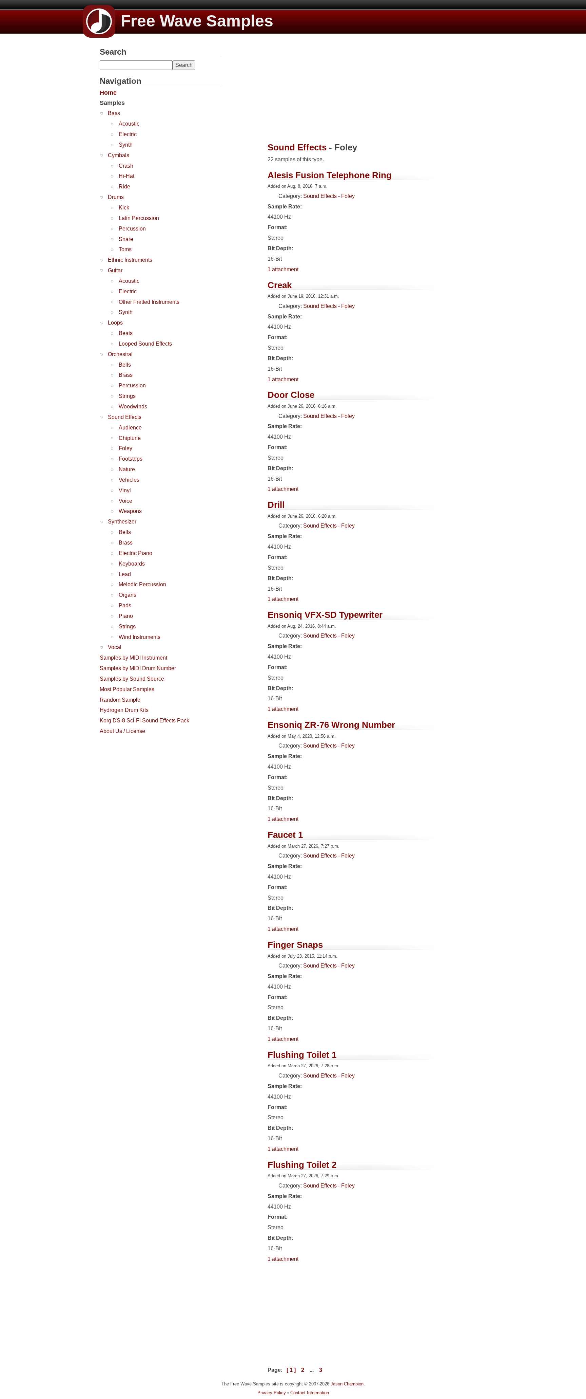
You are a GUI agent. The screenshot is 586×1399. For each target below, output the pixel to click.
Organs (127, 595)
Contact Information (309, 1392)
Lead (125, 574)
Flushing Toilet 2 (302, 1165)
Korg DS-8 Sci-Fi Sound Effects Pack (144, 720)
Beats (126, 333)
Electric (128, 134)
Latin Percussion (139, 218)
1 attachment (283, 269)
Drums (116, 197)
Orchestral (120, 354)
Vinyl (125, 490)
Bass (114, 113)
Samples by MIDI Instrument (133, 658)
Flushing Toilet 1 (302, 1055)
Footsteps (130, 459)
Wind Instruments (139, 637)
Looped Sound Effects (145, 344)
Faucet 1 (285, 835)
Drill (276, 505)
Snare (126, 239)
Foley (125, 448)
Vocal (114, 647)
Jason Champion (347, 1383)
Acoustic (129, 124)
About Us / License (122, 731)
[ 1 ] (291, 1370)
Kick (124, 207)
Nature (127, 469)
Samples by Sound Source (132, 679)
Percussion (132, 229)
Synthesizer (122, 521)
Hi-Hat (126, 176)
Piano (126, 616)
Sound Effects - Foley (329, 196)
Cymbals (118, 155)
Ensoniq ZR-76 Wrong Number (331, 725)
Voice (125, 501)
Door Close (291, 395)
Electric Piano (135, 553)
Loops (115, 323)
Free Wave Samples (197, 21)
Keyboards (132, 564)
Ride (124, 186)
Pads (125, 605)
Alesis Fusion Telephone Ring (330, 175)
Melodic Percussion (142, 584)
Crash (126, 166)
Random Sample (120, 700)
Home (108, 92)
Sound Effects (124, 417)
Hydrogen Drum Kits (124, 710)
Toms (125, 249)
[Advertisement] (150, 780)
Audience (130, 427)
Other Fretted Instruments (149, 302)
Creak (280, 285)
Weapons (130, 511)
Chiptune (130, 438)
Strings (127, 396)
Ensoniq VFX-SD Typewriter (325, 615)
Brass (126, 375)
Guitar (115, 270)
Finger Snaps (295, 945)
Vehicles (129, 480)
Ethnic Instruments (130, 260)
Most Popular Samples (127, 689)
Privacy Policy (271, 1392)
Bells (125, 365)
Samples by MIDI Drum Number (138, 668)
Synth (126, 145)
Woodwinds (133, 406)
